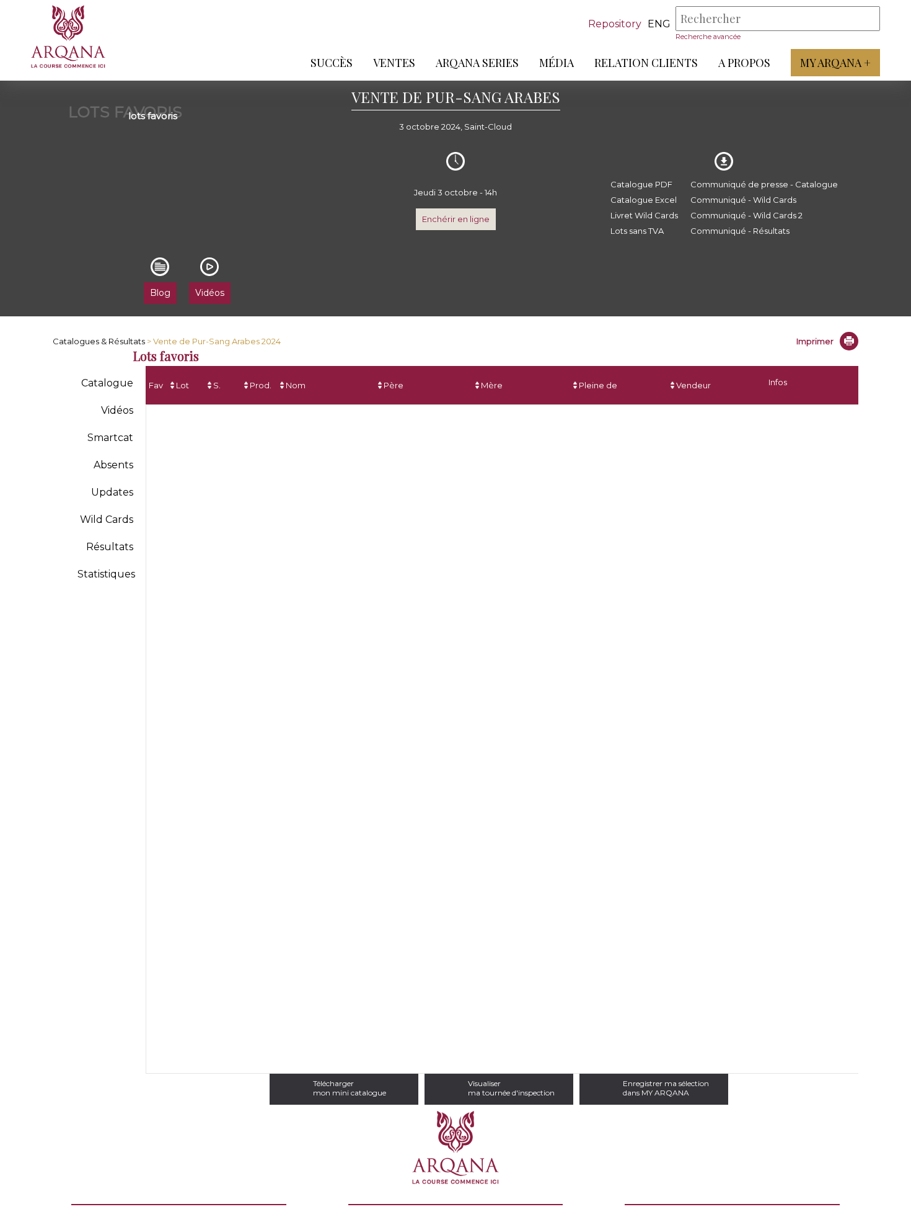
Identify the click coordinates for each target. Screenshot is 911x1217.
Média (556, 62)
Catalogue (107, 383)
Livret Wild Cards (644, 215)
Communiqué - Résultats (740, 231)
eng (659, 24)
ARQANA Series (477, 62)
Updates (112, 492)
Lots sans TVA (637, 231)
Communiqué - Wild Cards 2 (746, 215)
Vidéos (117, 410)
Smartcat (110, 438)
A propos (744, 62)
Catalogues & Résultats (99, 341)
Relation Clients (646, 62)
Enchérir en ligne (456, 219)
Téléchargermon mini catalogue (349, 1088)
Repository (614, 24)
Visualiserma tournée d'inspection (511, 1088)
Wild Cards (106, 519)
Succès (331, 62)
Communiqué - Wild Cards (743, 200)
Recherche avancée (708, 36)
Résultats (109, 547)
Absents (113, 465)
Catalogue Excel (643, 200)
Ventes (394, 62)
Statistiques (106, 574)
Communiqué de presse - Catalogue (764, 184)
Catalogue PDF (641, 184)
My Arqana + (835, 62)
